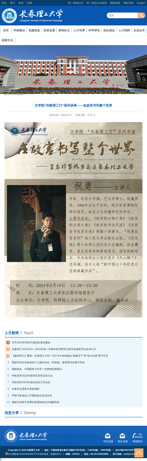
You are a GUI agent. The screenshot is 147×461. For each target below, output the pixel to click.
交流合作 (139, 30)
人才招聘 (124, 30)
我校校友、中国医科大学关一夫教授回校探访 (37, 369)
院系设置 (49, 30)
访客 (29, 2)
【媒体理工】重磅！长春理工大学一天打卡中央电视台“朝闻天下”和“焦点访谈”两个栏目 (60, 355)
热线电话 (137, 441)
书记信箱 (108, 441)
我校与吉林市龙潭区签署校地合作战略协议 (36, 402)
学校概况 (19, 30)
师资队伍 (64, 30)
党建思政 (34, 30)
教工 (12, 2)
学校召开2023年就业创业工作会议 (31, 382)
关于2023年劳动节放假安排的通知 (31, 342)
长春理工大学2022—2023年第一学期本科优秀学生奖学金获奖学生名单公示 (54, 349)
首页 (6, 30)
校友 (21, 2)
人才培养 (79, 30)
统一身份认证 (75, 2)
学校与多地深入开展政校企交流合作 (32, 395)
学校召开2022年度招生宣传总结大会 (32, 375)
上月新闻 (11, 333)
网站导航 (129, 2)
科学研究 (94, 30)
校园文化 (7, 40)
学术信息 (17, 94)
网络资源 (115, 2)
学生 (4, 2)
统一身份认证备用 (97, 2)
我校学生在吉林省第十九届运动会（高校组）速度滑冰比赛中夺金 (48, 362)
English (141, 2)
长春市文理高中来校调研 (25, 388)
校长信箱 (123, 441)
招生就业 (109, 30)
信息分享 (11, 413)
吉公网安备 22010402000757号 (23, 454)
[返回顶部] (138, 452)
